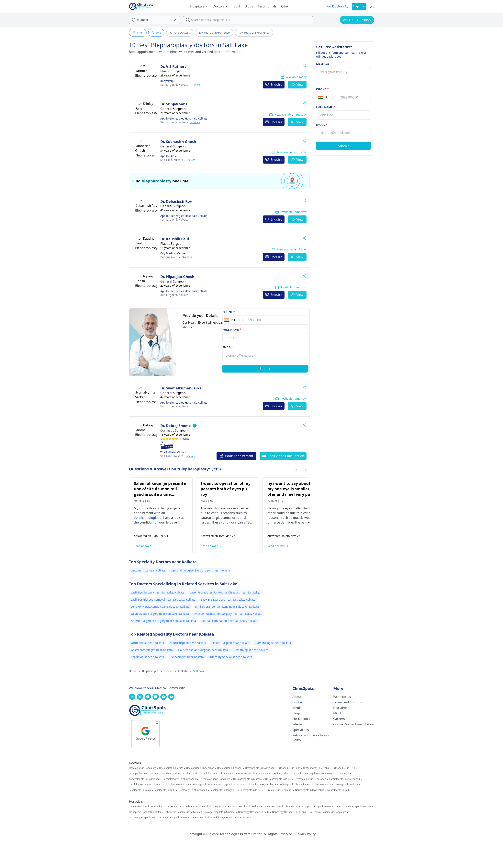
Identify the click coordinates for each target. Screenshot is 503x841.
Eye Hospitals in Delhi (207, 817)
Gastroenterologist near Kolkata (152, 650)
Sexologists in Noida (140, 790)
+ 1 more (195, 84)
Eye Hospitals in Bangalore (236, 817)
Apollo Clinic (168, 156)
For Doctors (301, 719)
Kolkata (174, 84)
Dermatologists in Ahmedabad (179, 779)
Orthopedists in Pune (288, 768)
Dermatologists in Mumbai (247, 779)
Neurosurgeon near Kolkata (188, 643)
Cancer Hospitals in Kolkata (245, 806)
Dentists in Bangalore (223, 773)
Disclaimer (341, 708)
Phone (228, 312)
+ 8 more (190, 456)
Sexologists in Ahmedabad (192, 790)
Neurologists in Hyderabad (309, 790)
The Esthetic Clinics (173, 452)
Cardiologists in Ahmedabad (344, 779)
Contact (298, 702)
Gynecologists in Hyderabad (144, 779)
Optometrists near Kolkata (148, 570)
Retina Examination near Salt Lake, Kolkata (229, 621)
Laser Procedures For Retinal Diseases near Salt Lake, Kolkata (225, 593)
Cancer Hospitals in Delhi (176, 806)
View (299, 84)
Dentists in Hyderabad (273, 773)
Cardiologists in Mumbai (174, 784)
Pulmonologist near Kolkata (273, 643)
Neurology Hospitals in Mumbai (218, 812)
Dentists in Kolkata (248, 773)
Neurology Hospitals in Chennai (289, 812)
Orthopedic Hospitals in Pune (355, 806)
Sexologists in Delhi (164, 790)
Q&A (284, 6)
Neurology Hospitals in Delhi (253, 812)
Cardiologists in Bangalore (143, 784)
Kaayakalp (167, 81)
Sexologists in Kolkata (346, 784)
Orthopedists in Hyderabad (259, 768)
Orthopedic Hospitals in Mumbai (318, 806)
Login (357, 6)
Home (134, 671)
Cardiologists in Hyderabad (259, 784)
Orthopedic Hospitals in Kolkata (181, 812)
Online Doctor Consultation (353, 724)
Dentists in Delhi (200, 773)
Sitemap (298, 724)
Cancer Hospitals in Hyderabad (210, 806)
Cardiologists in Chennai (290, 784)
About (296, 697)
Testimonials (267, 6)
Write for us (342, 697)
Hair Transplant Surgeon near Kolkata (203, 650)
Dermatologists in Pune (278, 779)
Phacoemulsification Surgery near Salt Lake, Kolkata (228, 614)
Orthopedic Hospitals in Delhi (145, 812)
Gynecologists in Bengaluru (304, 773)
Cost (236, 6)
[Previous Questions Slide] (296, 470)
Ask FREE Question (357, 20)
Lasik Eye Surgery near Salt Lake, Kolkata (157, 592)
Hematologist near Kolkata (250, 650)
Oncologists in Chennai (229, 768)
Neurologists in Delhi (338, 790)
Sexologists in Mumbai (319, 784)
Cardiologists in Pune (201, 784)
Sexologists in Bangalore (223, 790)
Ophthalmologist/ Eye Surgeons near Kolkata (200, 570)
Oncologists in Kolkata (171, 768)
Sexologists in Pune (250, 790)
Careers (339, 719)
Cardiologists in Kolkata (229, 784)
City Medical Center (173, 253)
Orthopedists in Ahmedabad (172, 773)
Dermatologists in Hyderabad (310, 779)
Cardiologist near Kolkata (147, 657)
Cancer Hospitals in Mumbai (144, 806)
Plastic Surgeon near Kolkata (230, 643)
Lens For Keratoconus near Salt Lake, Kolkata (160, 606)
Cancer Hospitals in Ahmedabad (280, 806)
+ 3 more (190, 160)
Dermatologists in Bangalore (214, 779)
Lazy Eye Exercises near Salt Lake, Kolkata (228, 599)
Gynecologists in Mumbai (335, 773)
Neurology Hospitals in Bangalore (327, 812)
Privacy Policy (306, 834)
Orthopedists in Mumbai (316, 768)
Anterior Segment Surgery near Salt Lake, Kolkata (163, 621)
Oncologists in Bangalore (142, 768)
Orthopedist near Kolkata (147, 643)
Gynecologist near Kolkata (187, 657)
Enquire (276, 84)
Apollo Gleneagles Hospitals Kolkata (183, 118)
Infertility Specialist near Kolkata (230, 657)
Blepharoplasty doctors (159, 671)
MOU (337, 713)
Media (297, 708)
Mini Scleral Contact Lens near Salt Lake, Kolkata (227, 606)
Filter (139, 32)
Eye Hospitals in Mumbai (178, 817)
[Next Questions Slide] (306, 470)
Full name (231, 329)
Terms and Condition (348, 702)
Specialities (300, 730)
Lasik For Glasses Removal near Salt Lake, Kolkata (163, 599)
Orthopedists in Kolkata (141, 773)
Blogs (249, 6)
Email (228, 347)
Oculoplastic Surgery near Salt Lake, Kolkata (160, 614)
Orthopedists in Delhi (343, 768)
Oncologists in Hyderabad (200, 768)
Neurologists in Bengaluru (278, 790)
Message (324, 63)
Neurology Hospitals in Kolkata (145, 817)
